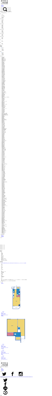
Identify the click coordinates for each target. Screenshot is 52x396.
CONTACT (2, 6)
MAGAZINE (2, 236)
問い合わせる (1, 261)
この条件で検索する (2, 234)
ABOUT (2, 235)
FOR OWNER (2, 5)
